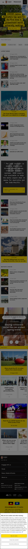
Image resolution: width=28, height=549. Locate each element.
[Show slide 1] (9, 337)
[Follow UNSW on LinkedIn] (10, 8)
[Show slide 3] (15, 337)
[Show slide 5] (22, 337)
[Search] (25, 2)
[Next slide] (17, 342)
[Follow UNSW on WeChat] (18, 8)
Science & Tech (12, 44)
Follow (23, 6)
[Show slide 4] (19, 337)
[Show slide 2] (12, 337)
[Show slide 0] (6, 337)
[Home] (8, 2)
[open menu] (3, 2)
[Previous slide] (11, 342)
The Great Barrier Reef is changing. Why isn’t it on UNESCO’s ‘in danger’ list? (14, 114)
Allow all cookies (14, 535)
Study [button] (3, 469)
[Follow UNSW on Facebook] (16, 8)
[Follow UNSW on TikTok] (21, 8)
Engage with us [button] (6, 465)
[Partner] (17, 2)
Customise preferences (14, 543)
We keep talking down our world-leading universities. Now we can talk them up (14, 260)
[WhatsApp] (24, 8)
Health (20, 44)
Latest (3, 44)
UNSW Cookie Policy (18, 532)
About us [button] (4, 477)
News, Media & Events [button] (8, 473)
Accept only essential (14, 539)
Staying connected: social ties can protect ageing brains (14, 327)
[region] (14, 531)
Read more (4, 347)
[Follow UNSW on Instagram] (13, 8)
